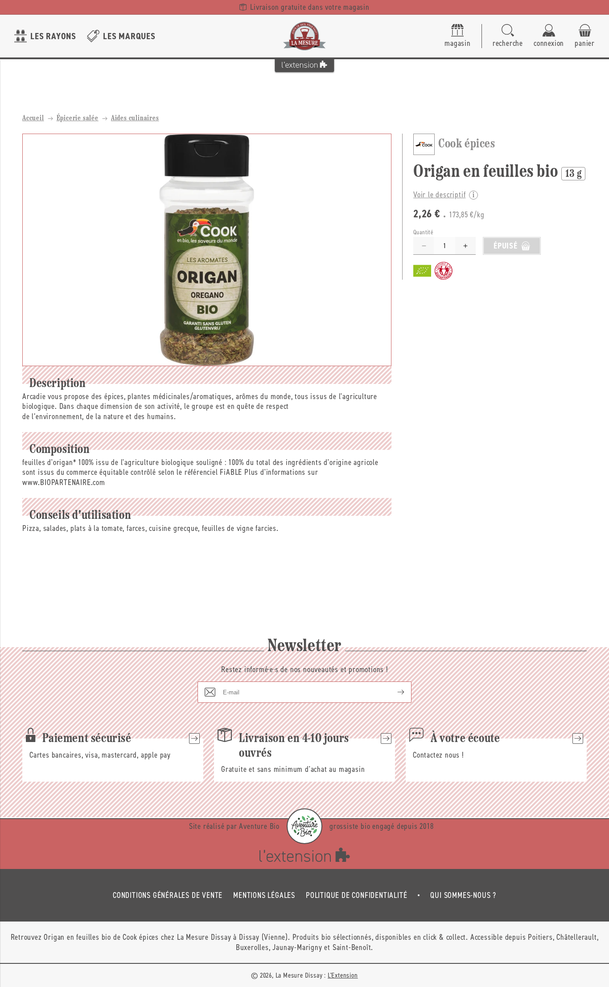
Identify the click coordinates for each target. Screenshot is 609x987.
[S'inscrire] (393, 692)
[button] (508, 36)
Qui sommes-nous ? (463, 895)
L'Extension (343, 975)
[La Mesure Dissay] (304, 36)
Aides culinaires (135, 118)
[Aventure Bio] (304, 826)
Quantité (423, 232)
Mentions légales (264, 895)
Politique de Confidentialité (356, 895)
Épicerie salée (78, 118)
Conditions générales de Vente (167, 895)
